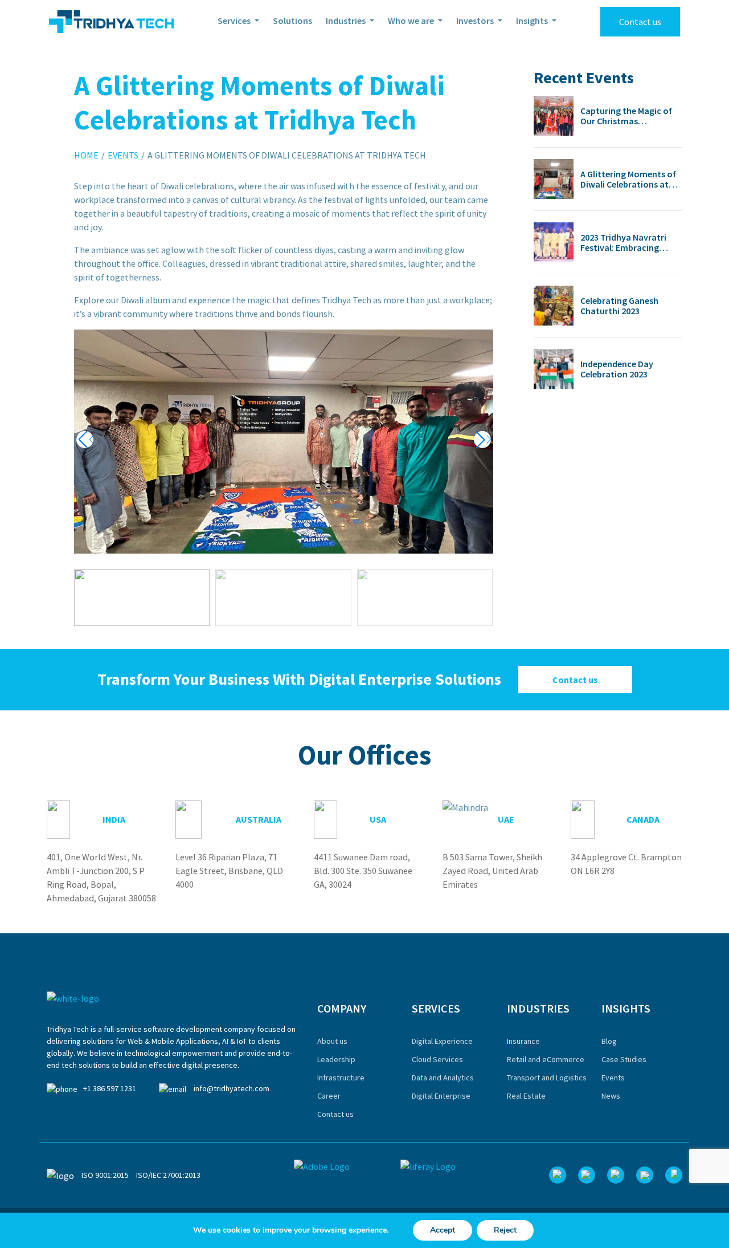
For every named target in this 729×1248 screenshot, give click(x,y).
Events (123, 155)
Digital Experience (442, 1041)
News (610, 1096)
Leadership (336, 1059)
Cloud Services (437, 1059)
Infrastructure (340, 1077)
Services (235, 20)
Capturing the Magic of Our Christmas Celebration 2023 (626, 115)
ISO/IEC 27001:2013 (168, 1175)
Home (86, 155)
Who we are (412, 20)
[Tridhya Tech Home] (111, 21)
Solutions (292, 20)
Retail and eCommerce (545, 1059)
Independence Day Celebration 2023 (616, 369)
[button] (482, 439)
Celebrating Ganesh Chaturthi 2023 (619, 305)
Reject (505, 1230)
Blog (609, 1041)
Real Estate (526, 1096)
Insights (533, 20)
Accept (442, 1230)
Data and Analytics (443, 1077)
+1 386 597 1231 (109, 1088)
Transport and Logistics (547, 1077)
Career (329, 1096)
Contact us (640, 21)
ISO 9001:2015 (105, 1175)
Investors (475, 20)
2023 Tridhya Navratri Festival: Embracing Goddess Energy (623, 242)
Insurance (523, 1041)
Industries (346, 20)
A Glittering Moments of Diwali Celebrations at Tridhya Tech (628, 179)
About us (332, 1041)
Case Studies (623, 1059)
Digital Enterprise (441, 1096)
